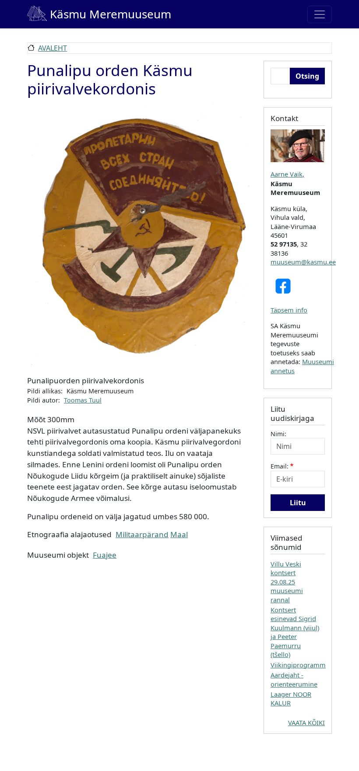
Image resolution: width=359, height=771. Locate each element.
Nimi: (278, 434)
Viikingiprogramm (298, 664)
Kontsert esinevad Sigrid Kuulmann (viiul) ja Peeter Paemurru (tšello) (295, 632)
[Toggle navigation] (319, 14)
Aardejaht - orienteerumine (294, 679)
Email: (280, 466)
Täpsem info (289, 310)
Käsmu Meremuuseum (99, 14)
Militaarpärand (142, 534)
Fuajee (104, 555)
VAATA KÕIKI (306, 722)
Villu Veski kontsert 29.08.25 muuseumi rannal (287, 581)
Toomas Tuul (83, 400)
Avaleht (52, 48)
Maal (179, 534)
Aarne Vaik (287, 174)
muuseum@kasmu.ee (303, 261)
